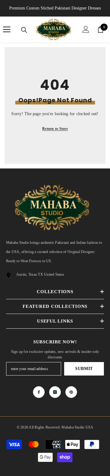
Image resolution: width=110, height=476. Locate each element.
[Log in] (85, 29)
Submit (84, 368)
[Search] (24, 30)
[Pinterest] (71, 392)
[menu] (6, 29)
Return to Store (55, 129)
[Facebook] (39, 392)
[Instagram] (55, 392)
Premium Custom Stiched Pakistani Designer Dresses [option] (55, 8)
